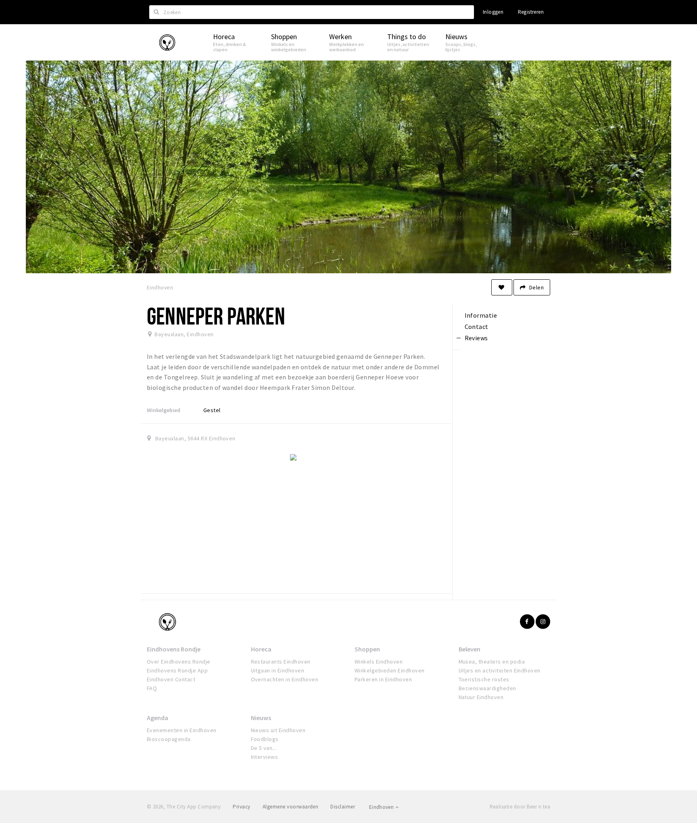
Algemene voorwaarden (291, 806)
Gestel (212, 410)
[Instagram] (543, 621)
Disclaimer (342, 806)
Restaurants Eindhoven (281, 661)
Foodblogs (265, 739)
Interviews (264, 756)
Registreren (531, 11)
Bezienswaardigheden (487, 688)
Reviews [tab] (476, 338)
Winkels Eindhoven (379, 661)
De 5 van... (264, 748)
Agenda (157, 718)
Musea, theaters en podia (492, 661)
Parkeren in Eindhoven (383, 679)
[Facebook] (527, 621)
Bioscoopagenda (169, 739)
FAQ (152, 688)
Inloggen (493, 11)
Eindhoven (382, 807)
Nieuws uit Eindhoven (278, 730)
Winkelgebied (163, 410)
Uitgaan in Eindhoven (278, 670)
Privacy (241, 806)
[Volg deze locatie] (501, 287)
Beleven (469, 649)
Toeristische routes (484, 679)
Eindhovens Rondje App (177, 670)
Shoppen (367, 649)
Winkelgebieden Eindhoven (390, 670)
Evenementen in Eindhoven (182, 730)
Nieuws (261, 718)
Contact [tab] (476, 326)
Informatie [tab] (481, 315)
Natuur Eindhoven (481, 697)
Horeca (261, 649)
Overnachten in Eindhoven (285, 679)
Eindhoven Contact (171, 679)
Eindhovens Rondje (173, 649)
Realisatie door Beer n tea (520, 806)
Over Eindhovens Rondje (179, 661)
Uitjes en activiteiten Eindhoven (499, 670)
